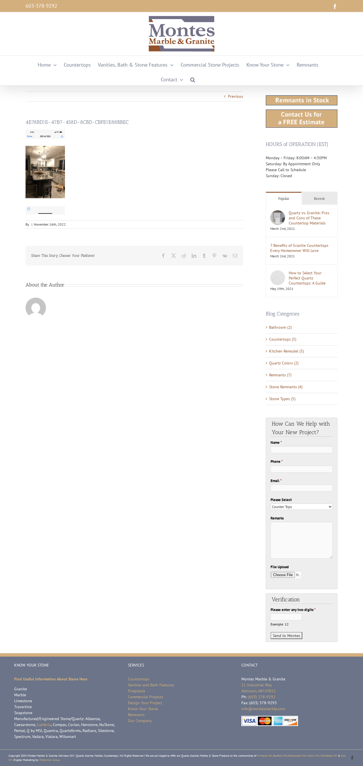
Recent (319, 198)
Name (276, 442)
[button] (192, 78)
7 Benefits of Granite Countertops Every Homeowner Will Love (299, 248)
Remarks (277, 518)
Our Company (140, 720)
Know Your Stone (143, 708)
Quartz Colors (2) (284, 363)
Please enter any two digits (293, 609)
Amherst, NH (264, 755)
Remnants (136, 714)
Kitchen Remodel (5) (286, 351)
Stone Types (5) (282, 398)
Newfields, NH (328, 755)
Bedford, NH (280, 755)
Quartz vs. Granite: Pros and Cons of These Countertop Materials (309, 218)
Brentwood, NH (297, 755)
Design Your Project (145, 702)
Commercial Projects (145, 696)
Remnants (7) (280, 374)
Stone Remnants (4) (286, 386)
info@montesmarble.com (263, 708)
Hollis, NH (313, 755)
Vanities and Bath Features (151, 685)
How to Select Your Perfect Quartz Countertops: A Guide (307, 278)
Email (276, 480)
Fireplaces (136, 690)
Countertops (138, 679)
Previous (235, 96)
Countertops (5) (282, 339)
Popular (284, 198)
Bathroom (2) (280, 327)
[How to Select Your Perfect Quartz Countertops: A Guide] (277, 273)
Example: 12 (280, 624)
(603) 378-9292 (261, 696)
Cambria (44, 724)
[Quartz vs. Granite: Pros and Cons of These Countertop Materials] (277, 213)
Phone (277, 461)
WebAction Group (49, 760)
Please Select (281, 499)
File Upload (280, 567)
